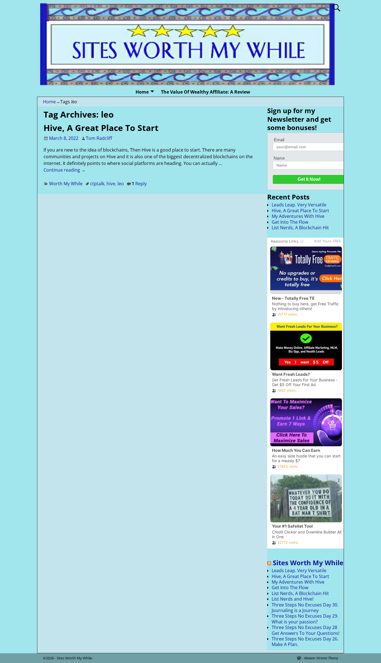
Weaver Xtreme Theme (321, 657)
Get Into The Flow (290, 222)
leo (120, 184)
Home (142, 92)
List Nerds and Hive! (293, 599)
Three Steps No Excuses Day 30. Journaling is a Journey (305, 607)
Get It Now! (309, 179)
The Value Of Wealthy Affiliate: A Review (205, 92)
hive (111, 184)
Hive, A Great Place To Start (101, 127)
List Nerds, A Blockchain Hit (300, 228)
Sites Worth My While (308, 562)
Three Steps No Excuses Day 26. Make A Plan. (305, 641)
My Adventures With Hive (298, 216)
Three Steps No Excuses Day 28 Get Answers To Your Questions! (305, 630)
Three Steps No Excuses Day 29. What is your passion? (305, 619)
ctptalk (97, 184)
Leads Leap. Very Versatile (299, 205)
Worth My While (66, 184)
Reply (139, 184)
